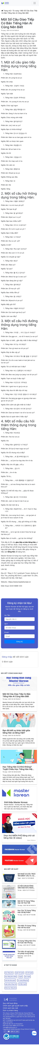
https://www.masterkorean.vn (19, 582)
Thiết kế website (6, 1043)
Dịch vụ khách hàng (10, 1010)
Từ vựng (16, 11)
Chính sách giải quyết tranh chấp (15, 1006)
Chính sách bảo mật (10, 1008)
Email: (6, 632)
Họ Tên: (7, 615)
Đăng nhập (7, 657)
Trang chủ (7, 11)
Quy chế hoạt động (10, 1003)
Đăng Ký (19, 642)
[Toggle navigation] (34, 3)
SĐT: (6, 624)
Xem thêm (31, 840)
